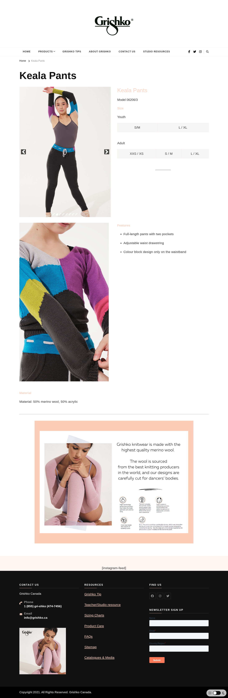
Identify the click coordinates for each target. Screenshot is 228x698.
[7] (73, 214)
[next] (106, 151)
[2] (57, 214)
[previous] (23, 151)
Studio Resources (156, 51)
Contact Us (127, 51)
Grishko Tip (92, 594)
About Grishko (100, 51)
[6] (70, 214)
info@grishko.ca (35, 617)
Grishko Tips (72, 51)
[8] (76, 214)
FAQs (88, 636)
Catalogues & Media (99, 657)
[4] (63, 214)
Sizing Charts (94, 615)
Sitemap (90, 647)
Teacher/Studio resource (102, 604)
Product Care (94, 626)
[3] (60, 214)
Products (45, 51)
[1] (54, 214)
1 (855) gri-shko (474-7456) (43, 606)
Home (27, 51)
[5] (67, 214)
